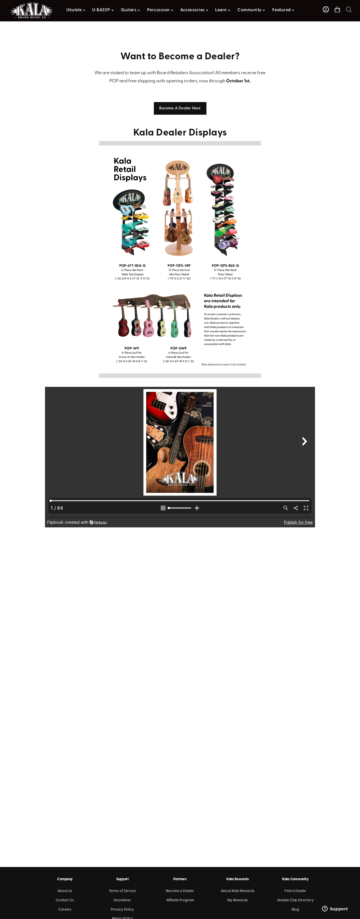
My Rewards (237, 900)
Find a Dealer (295, 891)
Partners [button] (180, 879)
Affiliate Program (180, 900)
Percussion (158, 10)
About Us (64, 891)
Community (249, 10)
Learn (221, 10)
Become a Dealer (180, 891)
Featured (281, 10)
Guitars (129, 10)
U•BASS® (101, 10)
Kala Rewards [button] (237, 879)
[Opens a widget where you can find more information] (335, 909)
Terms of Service (122, 891)
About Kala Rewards (238, 891)
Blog (295, 909)
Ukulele (74, 10)
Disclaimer (122, 900)
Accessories (192, 10)
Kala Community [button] (295, 879)
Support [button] (122, 879)
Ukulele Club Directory (295, 900)
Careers (64, 909)
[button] (349, 9)
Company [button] (64, 879)
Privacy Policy (122, 909)
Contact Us (65, 900)
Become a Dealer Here (180, 108)
